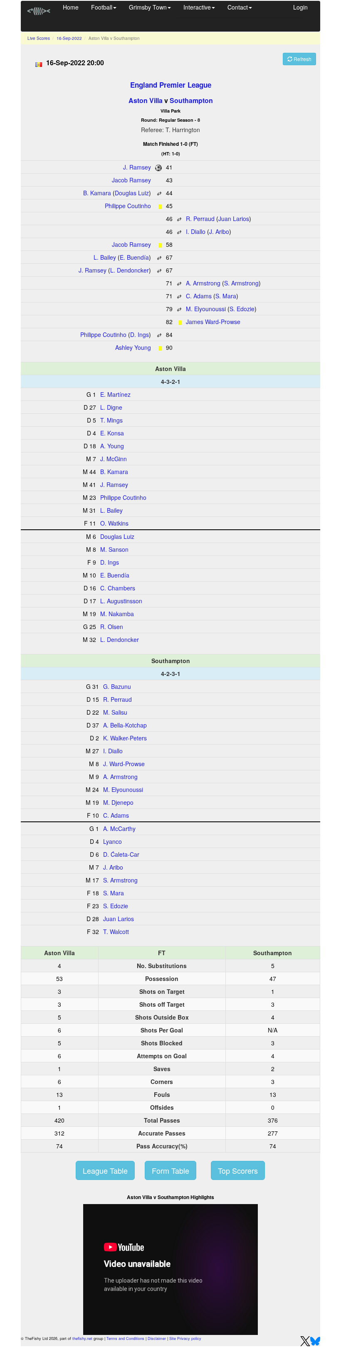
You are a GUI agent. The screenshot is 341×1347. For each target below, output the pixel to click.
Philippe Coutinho (128, 206)
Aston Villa (145, 100)
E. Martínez (115, 394)
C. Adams (199, 296)
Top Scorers (238, 1170)
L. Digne (111, 407)
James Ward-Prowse (213, 321)
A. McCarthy (119, 828)
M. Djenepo (118, 802)
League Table (105, 1170)
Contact (237, 7)
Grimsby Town (148, 7)
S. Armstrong (241, 283)
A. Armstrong (203, 283)
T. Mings (111, 420)
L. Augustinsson (121, 601)
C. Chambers (117, 588)
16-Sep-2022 (69, 38)
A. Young (112, 446)
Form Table (170, 1170)
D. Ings (139, 334)
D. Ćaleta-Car (121, 854)
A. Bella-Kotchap (125, 725)
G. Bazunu (117, 686)
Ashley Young (133, 347)
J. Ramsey (137, 167)
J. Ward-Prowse (124, 764)
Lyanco (112, 841)
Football (101, 7)
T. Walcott (116, 931)
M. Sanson (114, 549)
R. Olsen (111, 626)
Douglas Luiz (132, 193)
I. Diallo (195, 231)
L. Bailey (105, 257)
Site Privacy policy (185, 1338)
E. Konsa (112, 433)
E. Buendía (134, 257)
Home (71, 7)
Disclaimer (157, 1338)
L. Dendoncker (129, 270)
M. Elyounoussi (206, 309)
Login (300, 7)
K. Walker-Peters (125, 738)
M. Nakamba (117, 614)
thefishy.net (82, 1338)
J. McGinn (113, 459)
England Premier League (170, 85)
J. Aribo (219, 231)
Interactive (197, 7)
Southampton (191, 100)
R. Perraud (200, 218)
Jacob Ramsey (131, 180)
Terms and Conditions (125, 1338)
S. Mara (225, 296)
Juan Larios (233, 218)
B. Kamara (97, 193)
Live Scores (38, 38)
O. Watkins (114, 523)
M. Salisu (115, 712)
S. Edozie (242, 309)
